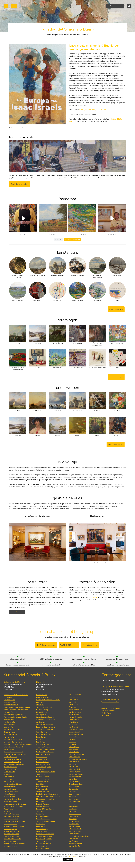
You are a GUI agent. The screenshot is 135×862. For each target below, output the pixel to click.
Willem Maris (9, 779)
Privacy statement (108, 710)
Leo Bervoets (74, 719)
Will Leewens (74, 786)
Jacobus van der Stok (11, 831)
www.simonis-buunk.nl (109, 692)
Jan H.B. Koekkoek (10, 757)
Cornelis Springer (10, 829)
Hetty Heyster (41, 759)
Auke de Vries (74, 824)
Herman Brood (74, 737)
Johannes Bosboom (11, 702)
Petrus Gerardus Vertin (12, 839)
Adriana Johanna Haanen (45, 749)
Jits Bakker (40, 705)
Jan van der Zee (75, 846)
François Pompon (42, 804)
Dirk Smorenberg (42, 816)
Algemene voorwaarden (110, 708)
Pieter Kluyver (9, 749)
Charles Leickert (10, 769)
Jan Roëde (72, 809)
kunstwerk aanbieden (110, 702)
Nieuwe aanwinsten (22, 137)
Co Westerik (73, 839)
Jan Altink (72, 702)
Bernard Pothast (10, 787)
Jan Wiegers (73, 841)
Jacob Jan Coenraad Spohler (14, 826)
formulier (94, 597)
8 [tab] (47, 562)
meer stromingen (116, 377)
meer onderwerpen (115, 444)
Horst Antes (73, 700)
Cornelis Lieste (9, 772)
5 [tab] (39, 562)
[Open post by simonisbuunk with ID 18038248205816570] (23, 218)
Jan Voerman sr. (42, 831)
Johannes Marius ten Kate (13, 739)
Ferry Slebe (73, 816)
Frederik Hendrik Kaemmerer (47, 794)
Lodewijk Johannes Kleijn (13, 742)
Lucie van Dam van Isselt (45, 727)
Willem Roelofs (10, 796)
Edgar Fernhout (42, 737)
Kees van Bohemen (76, 729)
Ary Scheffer (8, 811)
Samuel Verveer (10, 841)
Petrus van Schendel (11, 816)
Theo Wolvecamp (75, 844)
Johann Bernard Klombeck (13, 747)
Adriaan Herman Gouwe (78, 759)
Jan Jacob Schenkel (11, 819)
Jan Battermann (75, 712)
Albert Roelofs (9, 794)
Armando (72, 707)
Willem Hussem (75, 777)
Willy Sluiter (41, 811)
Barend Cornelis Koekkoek (13, 752)
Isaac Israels (40, 769)
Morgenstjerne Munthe (45, 799)
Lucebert (72, 791)
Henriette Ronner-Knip (12, 799)
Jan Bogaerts (41, 715)
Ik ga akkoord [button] (68, 859)
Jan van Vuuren (74, 826)
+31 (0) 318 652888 (70, 645)
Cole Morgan (74, 799)
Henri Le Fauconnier (76, 754)
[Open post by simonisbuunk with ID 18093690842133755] (53, 218)
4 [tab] (36, 562)
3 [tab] (33, 562)
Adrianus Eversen (10, 712)
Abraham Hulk (9, 722)
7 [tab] (44, 562)
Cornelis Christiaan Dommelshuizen (17, 707)
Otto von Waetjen (75, 829)
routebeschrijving (90, 645)
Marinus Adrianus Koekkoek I (14, 764)
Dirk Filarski (40, 739)
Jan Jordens (73, 779)
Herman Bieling (42, 710)
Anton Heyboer (75, 772)
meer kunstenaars (116, 309)
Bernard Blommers (11, 705)
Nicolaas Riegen (10, 789)
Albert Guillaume (43, 747)
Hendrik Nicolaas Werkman (79, 836)
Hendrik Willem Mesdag (13, 784)
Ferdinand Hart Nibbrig (45, 752)
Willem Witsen (42, 841)
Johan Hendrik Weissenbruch (14, 844)
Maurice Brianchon (76, 734)
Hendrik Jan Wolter (43, 844)
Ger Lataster (73, 789)
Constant (72, 742)
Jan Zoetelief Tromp (11, 846)
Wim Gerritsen (74, 757)
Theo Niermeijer (42, 789)
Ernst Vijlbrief (74, 821)
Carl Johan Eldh (42, 732)
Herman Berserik (75, 717)
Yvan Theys (73, 819)
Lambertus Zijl (41, 846)
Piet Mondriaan (42, 787)
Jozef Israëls (8, 727)
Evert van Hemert (43, 754)
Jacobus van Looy (42, 791)
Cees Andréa (73, 697)
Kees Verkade (41, 826)
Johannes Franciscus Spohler (14, 821)
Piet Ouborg (73, 806)
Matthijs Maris (9, 777)
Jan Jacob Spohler (10, 824)
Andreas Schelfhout (11, 814)
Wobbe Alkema (75, 695)
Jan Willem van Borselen (45, 717)
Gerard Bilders (9, 700)
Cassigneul (73, 739)
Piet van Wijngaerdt (44, 839)
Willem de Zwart (42, 849)
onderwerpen (67, 387)
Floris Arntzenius (42, 697)
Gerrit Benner (74, 714)
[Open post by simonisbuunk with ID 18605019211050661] (112, 218)
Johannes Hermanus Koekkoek (15, 754)
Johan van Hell (41, 757)
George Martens (75, 794)
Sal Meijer (72, 796)
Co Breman (40, 722)
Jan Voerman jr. (41, 829)
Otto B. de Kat (74, 781)
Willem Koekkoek (10, 767)
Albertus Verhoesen (11, 834)
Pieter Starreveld (43, 819)
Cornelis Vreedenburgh (45, 834)
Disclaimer (105, 715)
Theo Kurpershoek (76, 784)
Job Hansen (73, 764)
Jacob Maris (8, 774)
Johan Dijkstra (74, 747)
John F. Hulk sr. (9, 724)
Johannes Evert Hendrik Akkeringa (16, 695)
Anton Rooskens (75, 814)
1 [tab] (28, 562)
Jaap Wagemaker (75, 831)
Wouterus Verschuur (11, 836)
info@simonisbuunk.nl (46, 645)
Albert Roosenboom (11, 801)
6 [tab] (42, 562)
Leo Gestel (40, 742)
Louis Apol (8, 697)
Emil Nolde (73, 804)
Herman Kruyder (42, 777)
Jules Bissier (73, 722)
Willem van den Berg (44, 707)
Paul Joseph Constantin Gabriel (15, 717)
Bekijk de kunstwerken (19, 184)
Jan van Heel (73, 767)
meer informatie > (17, 612)
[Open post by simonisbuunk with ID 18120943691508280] (82, 218)
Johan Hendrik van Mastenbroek (48, 796)
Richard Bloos (41, 712)
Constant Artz (41, 695)
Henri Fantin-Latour (43, 734)
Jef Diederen (73, 749)
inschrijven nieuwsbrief (110, 699)
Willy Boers (73, 724)
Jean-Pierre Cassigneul (44, 724)
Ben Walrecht (74, 834)
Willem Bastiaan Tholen (45, 821)
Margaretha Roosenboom (13, 806)
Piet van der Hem (43, 764)
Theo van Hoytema (43, 767)
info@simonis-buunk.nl (109, 694)
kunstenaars (67, 252)
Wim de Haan (74, 762)
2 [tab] (31, 562)
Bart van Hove (9, 720)
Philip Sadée (8, 809)
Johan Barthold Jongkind (13, 729)
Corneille (72, 744)
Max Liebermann (42, 779)
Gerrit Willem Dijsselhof (45, 729)
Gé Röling (72, 811)
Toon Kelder (41, 774)
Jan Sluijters (40, 814)
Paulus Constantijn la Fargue (14, 715)
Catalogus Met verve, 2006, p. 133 (92, 110)
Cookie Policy (106, 713)
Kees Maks (40, 784)
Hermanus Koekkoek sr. (12, 759)
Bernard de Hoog (42, 762)
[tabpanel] (37, 540)
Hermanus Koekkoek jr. (12, 762)
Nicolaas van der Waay (44, 836)
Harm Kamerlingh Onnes (45, 772)
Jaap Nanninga (74, 801)
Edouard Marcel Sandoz (45, 809)
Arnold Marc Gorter (43, 744)
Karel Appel (73, 705)
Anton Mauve (9, 782)
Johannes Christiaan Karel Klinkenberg (18, 744)
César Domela (74, 752)
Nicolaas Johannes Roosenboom (15, 804)
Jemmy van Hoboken (76, 774)
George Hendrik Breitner (45, 720)
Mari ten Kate (9, 737)
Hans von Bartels (75, 709)
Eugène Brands (74, 732)
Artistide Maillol (42, 782)
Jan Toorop (40, 824)
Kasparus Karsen (10, 732)
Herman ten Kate (10, 734)
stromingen (67, 320)
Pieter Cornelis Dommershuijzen (16, 710)
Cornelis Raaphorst (43, 806)
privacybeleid (73, 856)
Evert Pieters (41, 801)
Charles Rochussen (11, 791)
